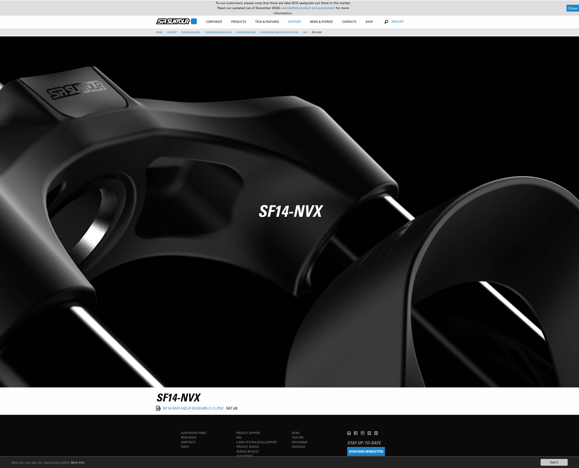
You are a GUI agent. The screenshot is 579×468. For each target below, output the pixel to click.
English (397, 21)
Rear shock (189, 437)
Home (159, 32)
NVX (305, 32)
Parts (185, 447)
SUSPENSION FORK (246, 32)
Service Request (247, 451)
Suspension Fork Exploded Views (279, 32)
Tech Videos (244, 456)
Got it (554, 462)
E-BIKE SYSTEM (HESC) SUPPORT (256, 442)
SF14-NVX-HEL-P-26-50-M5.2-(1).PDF (193, 408)
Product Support (248, 433)
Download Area (190, 32)
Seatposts (188, 442)
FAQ (238, 437)
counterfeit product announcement (308, 8)
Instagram (299, 442)
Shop (369, 22)
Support (172, 32)
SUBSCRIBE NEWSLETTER (366, 451)
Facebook (298, 447)
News (296, 433)
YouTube (298, 437)
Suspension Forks (193, 433)
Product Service (247, 447)
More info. (78, 462)
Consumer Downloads (218, 32)
